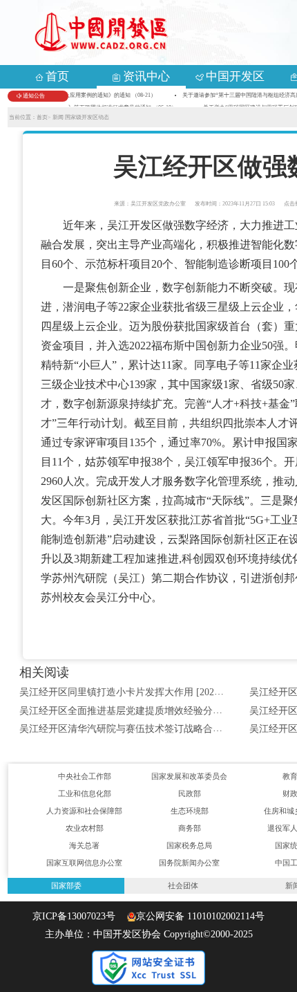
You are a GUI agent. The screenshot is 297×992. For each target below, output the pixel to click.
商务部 (189, 828)
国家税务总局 (189, 845)
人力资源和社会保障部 (84, 811)
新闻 (58, 117)
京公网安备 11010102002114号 (200, 916)
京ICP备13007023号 (78, 916)
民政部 (189, 793)
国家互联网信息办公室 (84, 862)
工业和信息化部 (84, 793)
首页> (44, 117)
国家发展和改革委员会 (189, 776)
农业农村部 (85, 828)
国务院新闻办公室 (189, 862)
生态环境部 (190, 811)
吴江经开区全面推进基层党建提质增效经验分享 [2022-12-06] (148, 711)
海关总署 (84, 845)
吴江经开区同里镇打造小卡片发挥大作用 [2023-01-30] (134, 692)
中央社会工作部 (84, 776)
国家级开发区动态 (87, 117)
